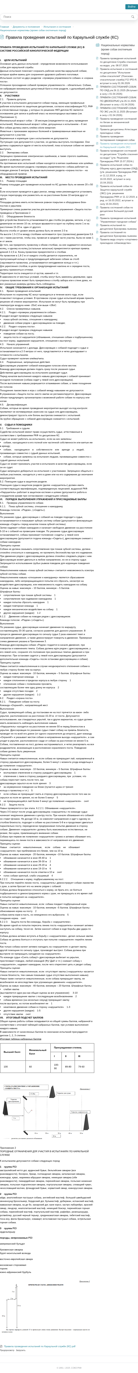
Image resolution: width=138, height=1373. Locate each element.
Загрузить (20, 1350)
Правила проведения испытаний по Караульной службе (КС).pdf (39, 1346)
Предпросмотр (7, 1350)
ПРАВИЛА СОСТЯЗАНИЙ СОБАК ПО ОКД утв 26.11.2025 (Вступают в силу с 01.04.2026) (118, 90)
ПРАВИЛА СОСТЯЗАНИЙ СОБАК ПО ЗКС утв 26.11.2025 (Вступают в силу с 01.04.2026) (118, 111)
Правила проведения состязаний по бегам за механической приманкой (118, 122)
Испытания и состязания (57, 26)
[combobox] (64, 17)
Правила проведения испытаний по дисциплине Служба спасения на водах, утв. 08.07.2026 (118, 62)
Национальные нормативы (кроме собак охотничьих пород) (33, 30)
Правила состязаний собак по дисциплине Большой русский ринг (116, 211)
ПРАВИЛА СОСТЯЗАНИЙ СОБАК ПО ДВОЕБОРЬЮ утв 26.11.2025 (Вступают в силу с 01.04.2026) (118, 101)
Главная (4, 26)
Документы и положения (26, 26)
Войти (131, 6)
